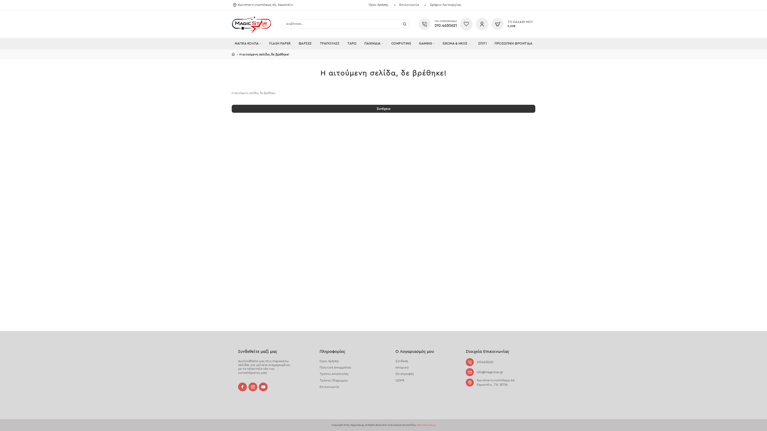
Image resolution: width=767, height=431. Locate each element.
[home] (233, 54)
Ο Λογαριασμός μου (414, 352)
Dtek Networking (426, 425)
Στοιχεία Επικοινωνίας (487, 352)
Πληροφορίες (332, 352)
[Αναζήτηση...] (405, 24)
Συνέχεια (383, 108)
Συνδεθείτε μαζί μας (257, 352)
